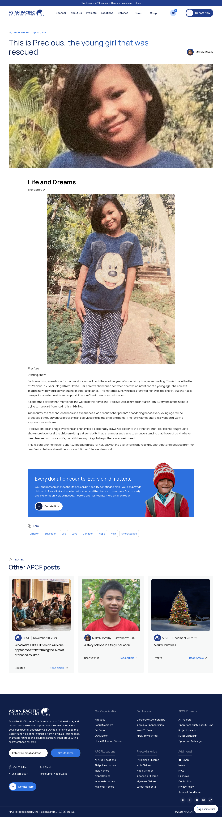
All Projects (184, 719)
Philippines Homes (105, 765)
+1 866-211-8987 (18, 773)
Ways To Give (144, 730)
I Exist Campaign (187, 735)
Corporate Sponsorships (151, 719)
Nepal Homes (102, 776)
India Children (144, 765)
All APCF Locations (105, 760)
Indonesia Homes (105, 781)
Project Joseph (187, 730)
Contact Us (185, 781)
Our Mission (101, 735)
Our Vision (100, 730)
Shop (153, 13)
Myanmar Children (147, 781)
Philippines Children (148, 760)
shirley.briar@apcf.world (53, 773)
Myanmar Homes (104, 786)
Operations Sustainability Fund (195, 725)
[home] (26, 13)
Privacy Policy (186, 786)
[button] (60, 13)
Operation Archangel (190, 741)
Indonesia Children (147, 776)
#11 (45, 190)
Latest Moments (146, 786)
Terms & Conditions (189, 792)
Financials (184, 776)
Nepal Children (145, 770)
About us (100, 719)
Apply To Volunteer (147, 735)
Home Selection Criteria (108, 741)
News (138, 13)
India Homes (102, 770)
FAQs (181, 770)
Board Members (104, 725)
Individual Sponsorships (150, 725)
